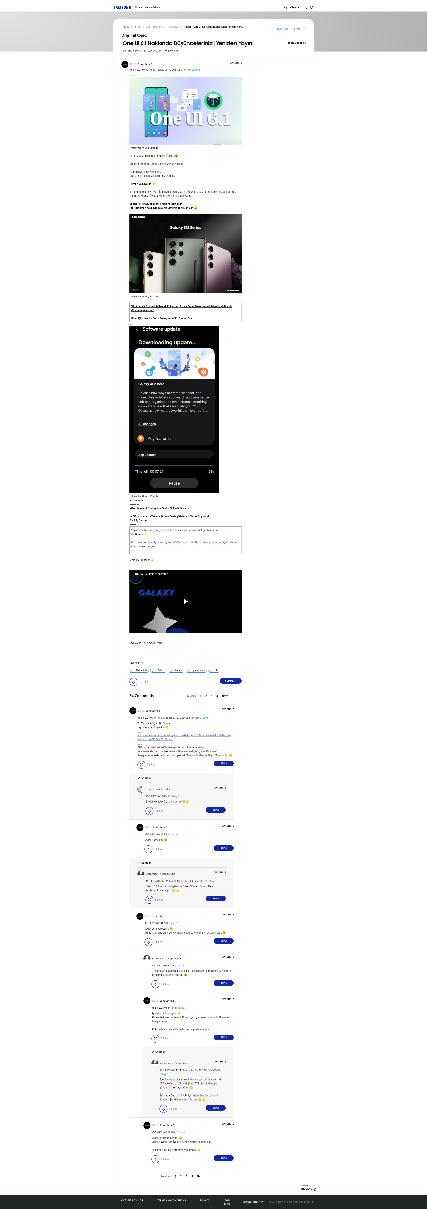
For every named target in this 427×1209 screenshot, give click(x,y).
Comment (230, 680)
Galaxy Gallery (152, 7)
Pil (217, 670)
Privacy (204, 1200)
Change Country (253, 1202)
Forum (138, 7)
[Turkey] (122, 7)
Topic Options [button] (296, 42)
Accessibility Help (132, 1200)
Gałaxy (161, 670)
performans (199, 670)
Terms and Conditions (171, 1200)
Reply (224, 763)
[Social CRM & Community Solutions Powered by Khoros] (308, 1188)
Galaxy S (196, 69)
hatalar (178, 670)
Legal (227, 1200)
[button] (236, 63)
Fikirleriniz (141, 670)
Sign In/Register (292, 7)
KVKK (227, 1204)
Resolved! (283, 28)
